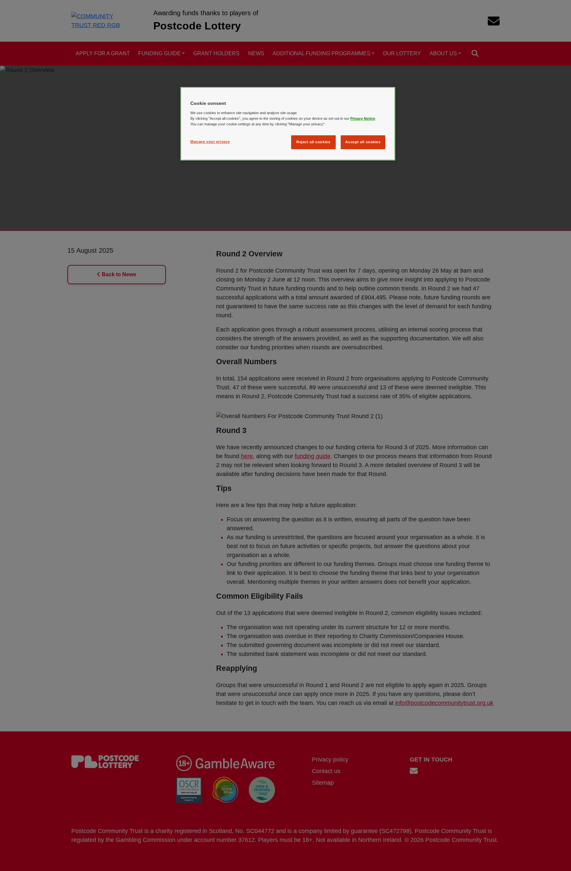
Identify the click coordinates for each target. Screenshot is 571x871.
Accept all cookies (362, 142)
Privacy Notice (362, 118)
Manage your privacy (210, 142)
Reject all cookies (313, 142)
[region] (287, 123)
